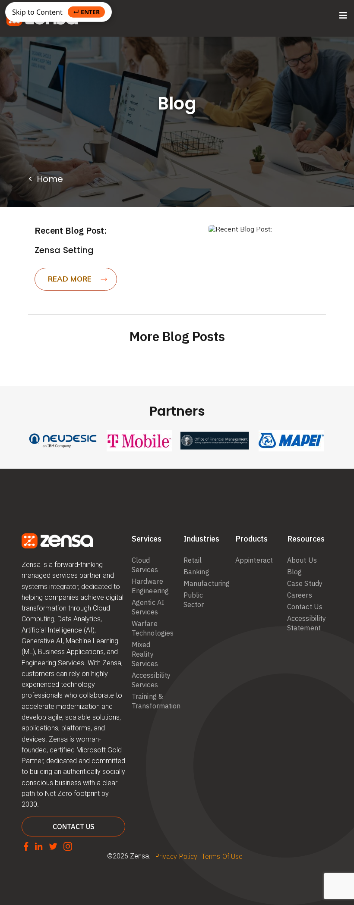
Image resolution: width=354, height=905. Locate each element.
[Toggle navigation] (343, 15)
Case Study (304, 583)
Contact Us (304, 606)
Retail (192, 560)
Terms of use (222, 856)
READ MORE (70, 278)
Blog (294, 571)
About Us (302, 560)
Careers (299, 595)
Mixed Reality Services (145, 654)
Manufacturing (206, 583)
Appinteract (254, 560)
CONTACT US (74, 826)
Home (50, 179)
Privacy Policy (176, 856)
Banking (196, 571)
